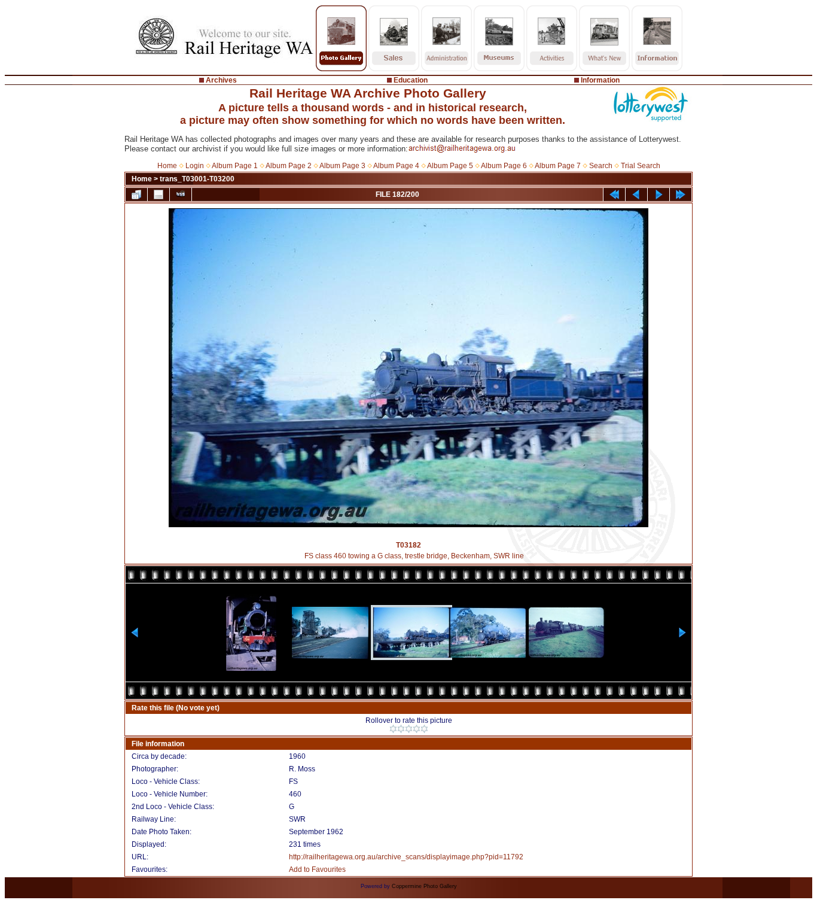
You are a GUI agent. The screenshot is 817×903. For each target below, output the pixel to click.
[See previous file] (636, 194)
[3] (409, 729)
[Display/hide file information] (158, 194)
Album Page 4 (396, 166)
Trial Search (640, 166)
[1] (393, 729)
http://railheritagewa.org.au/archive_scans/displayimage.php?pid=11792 (406, 857)
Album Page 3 (342, 166)
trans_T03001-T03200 (197, 179)
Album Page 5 (450, 166)
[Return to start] (614, 194)
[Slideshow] (180, 194)
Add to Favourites (317, 869)
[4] (416, 729)
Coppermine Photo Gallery (424, 886)
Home (167, 166)
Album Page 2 (289, 166)
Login (194, 166)
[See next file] (658, 194)
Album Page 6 (504, 166)
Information (600, 80)
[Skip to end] (680, 194)
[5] (424, 729)
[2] (401, 729)
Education (411, 80)
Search (600, 166)
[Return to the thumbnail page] (136, 194)
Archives (221, 80)
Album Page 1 (235, 166)
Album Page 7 (558, 166)
